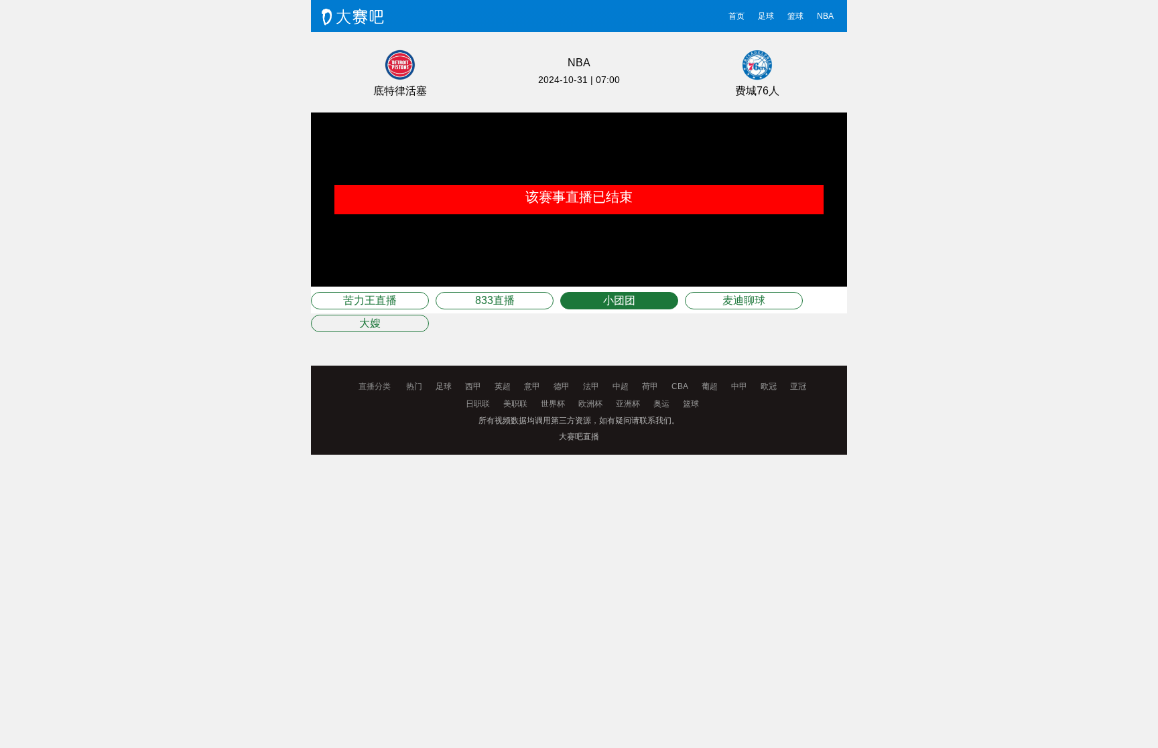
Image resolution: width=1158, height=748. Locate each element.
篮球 (795, 16)
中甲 (739, 386)
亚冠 (798, 386)
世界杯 (553, 403)
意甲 (532, 386)
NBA (825, 16)
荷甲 (650, 386)
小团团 (619, 300)
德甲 (562, 386)
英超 (503, 386)
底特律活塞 (400, 90)
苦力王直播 (370, 300)
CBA (679, 386)
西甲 (473, 386)
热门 (414, 386)
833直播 (495, 300)
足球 (766, 16)
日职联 (478, 403)
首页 (736, 16)
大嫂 (370, 323)
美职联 (515, 403)
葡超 (710, 386)
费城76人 (757, 90)
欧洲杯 (590, 403)
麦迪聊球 (743, 300)
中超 (621, 386)
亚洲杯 (628, 403)
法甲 (591, 386)
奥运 (661, 403)
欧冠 (769, 386)
